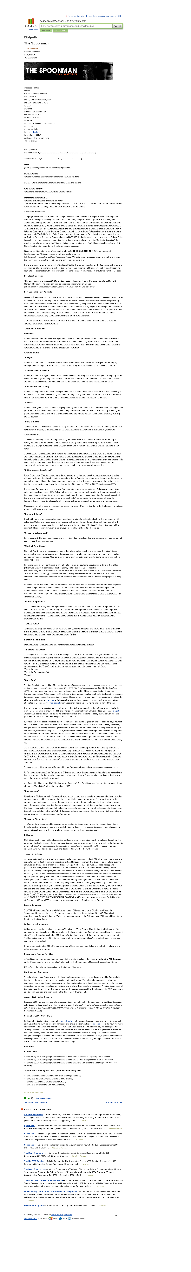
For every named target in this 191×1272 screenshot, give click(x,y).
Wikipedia (46, 31)
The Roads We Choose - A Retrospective (43, 1180)
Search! (117, 26)
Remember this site (76, 16)
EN (119, 16)
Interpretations (60, 31)
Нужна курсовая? (44, 1098)
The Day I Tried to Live (35, 1153)
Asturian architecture (37, 1102)
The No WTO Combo (34, 1161)
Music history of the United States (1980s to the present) (51, 1191)
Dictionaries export (30, 1218)
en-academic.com (31, 30)
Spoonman (29, 1125)
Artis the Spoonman (33, 1114)
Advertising (68, 1214)
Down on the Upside (34, 1205)
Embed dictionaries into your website (101, 16)
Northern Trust (112, 1102)
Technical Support (57, 1214)
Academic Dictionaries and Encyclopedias (63, 21)
